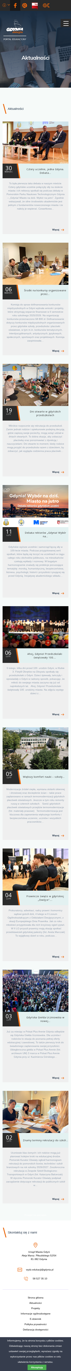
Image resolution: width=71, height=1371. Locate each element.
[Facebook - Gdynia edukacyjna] (15, 5)
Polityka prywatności (35, 1324)
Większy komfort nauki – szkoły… (35, 774)
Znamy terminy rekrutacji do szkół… (37, 1138)
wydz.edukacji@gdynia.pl (39, 1270)
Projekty (35, 1308)
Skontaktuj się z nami (22, 1232)
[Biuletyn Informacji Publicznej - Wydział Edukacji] (36, 5)
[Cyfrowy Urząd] (25, 5)
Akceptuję (37, 1367)
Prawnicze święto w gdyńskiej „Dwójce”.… (34, 896)
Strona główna (35, 1297)
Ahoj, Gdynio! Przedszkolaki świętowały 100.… (33, 654)
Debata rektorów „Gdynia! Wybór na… (36, 533)
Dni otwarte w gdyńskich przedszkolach (33, 412)
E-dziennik (35, 1319)
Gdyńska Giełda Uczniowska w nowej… (35, 1017)
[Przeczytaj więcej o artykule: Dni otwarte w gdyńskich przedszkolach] (35, 385)
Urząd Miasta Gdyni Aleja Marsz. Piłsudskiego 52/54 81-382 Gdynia (39, 1255)
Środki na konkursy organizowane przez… (35, 290)
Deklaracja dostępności (35, 1329)
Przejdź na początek (35, 1215)
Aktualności (35, 57)
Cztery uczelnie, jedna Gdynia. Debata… (34, 169)
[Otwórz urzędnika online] (6, 5)
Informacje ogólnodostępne (35, 1313)
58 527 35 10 (39, 1279)
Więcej (55, 229)
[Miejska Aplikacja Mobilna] (46, 5)
